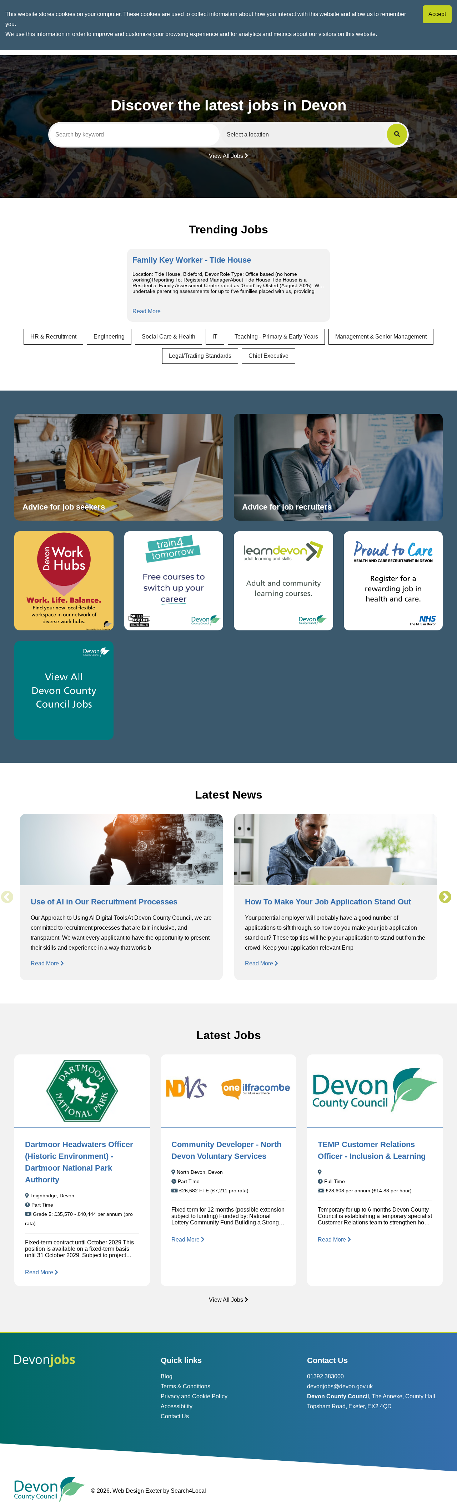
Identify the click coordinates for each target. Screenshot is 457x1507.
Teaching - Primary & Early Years (276, 337)
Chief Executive (268, 356)
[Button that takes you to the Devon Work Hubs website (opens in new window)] (64, 580)
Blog (166, 1376)
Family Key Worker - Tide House (191, 260)
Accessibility (176, 1406)
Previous (7, 897)
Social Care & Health (168, 337)
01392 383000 (325, 1376)
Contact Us (175, 1416)
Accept (437, 14)
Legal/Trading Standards (200, 356)
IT (214, 337)
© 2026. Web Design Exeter (126, 1491)
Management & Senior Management (381, 337)
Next (445, 897)
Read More (146, 311)
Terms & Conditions (185, 1386)
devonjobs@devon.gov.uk (340, 1386)
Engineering (109, 337)
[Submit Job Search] (397, 134)
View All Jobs (226, 156)
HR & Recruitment (53, 337)
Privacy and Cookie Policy (194, 1396)
